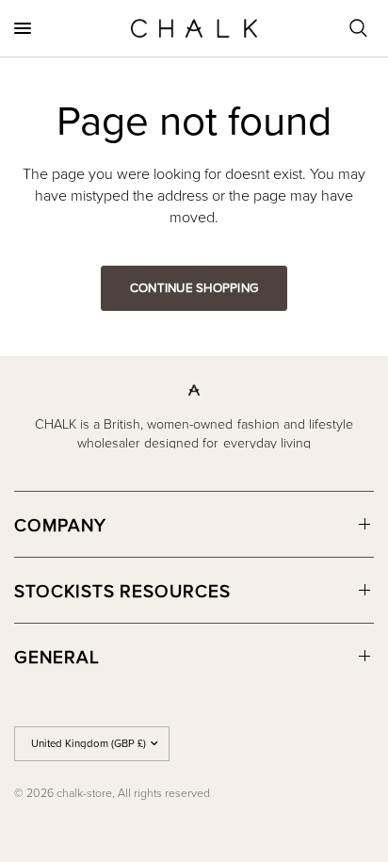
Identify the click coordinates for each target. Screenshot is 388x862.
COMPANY (60, 524)
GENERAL (57, 656)
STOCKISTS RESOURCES (122, 590)
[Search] (358, 28)
